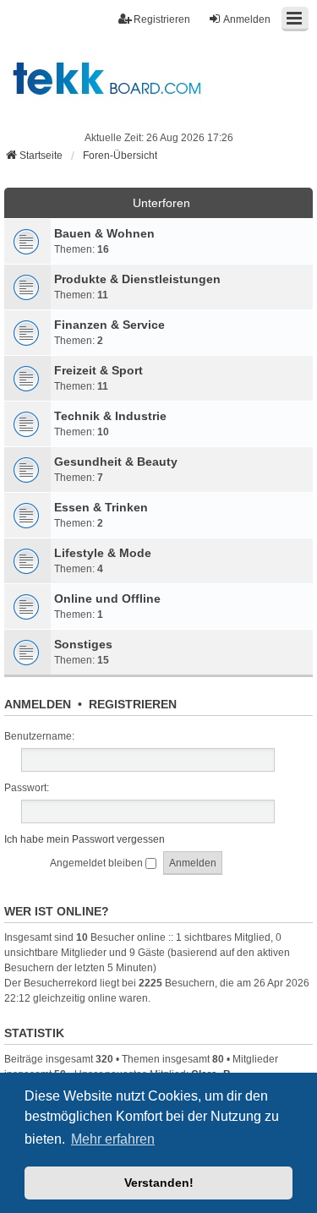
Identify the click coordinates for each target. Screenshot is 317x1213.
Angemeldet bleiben (97, 863)
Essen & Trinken (101, 507)
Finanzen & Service (109, 324)
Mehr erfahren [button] (113, 1139)
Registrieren (133, 704)
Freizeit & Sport (98, 370)
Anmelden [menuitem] (247, 19)
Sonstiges (83, 644)
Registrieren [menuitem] (162, 19)
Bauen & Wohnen (104, 233)
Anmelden (37, 704)
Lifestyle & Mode (102, 553)
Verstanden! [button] (159, 1182)
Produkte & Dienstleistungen (137, 279)
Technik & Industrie (110, 416)
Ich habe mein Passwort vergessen (84, 839)
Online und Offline (107, 598)
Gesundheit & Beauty (116, 461)
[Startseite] (158, 78)
